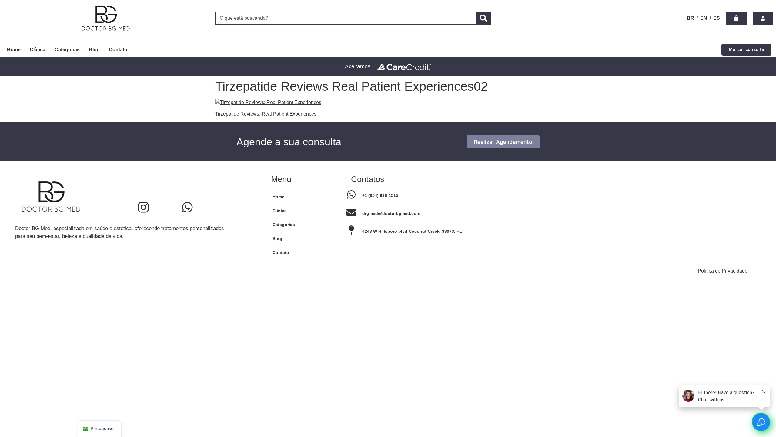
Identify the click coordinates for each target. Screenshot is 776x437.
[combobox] (345, 18)
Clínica (37, 49)
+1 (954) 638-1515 (380, 195)
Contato (118, 49)
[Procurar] (483, 18)
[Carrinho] (736, 18)
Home (14, 49)
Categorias (67, 49)
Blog (94, 49)
